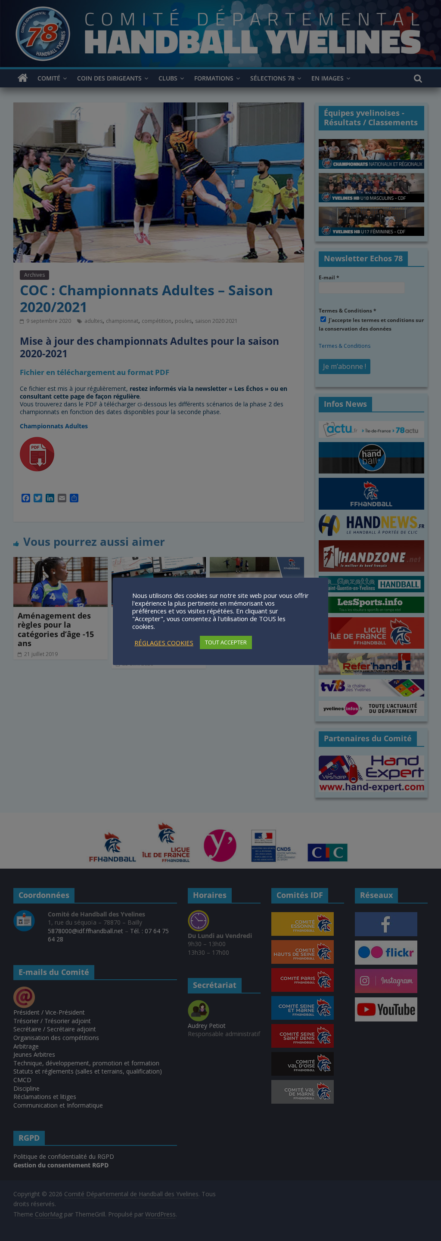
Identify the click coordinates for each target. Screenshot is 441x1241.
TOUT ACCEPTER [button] (226, 642)
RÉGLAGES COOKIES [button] (163, 643)
